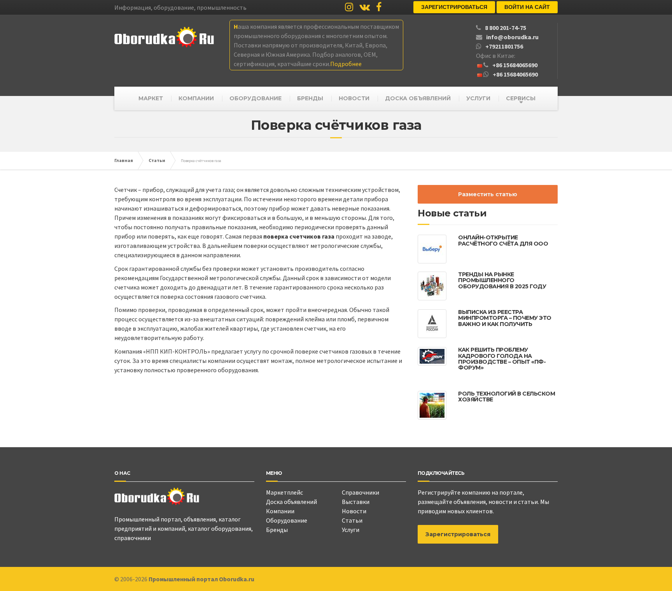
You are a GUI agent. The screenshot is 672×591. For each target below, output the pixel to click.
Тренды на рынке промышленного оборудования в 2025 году (502, 280)
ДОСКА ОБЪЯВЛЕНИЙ (418, 98)
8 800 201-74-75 (505, 27)
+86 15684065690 (514, 65)
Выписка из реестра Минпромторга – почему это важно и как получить (504, 318)
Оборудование (286, 520)
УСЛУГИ (478, 98)
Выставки (355, 502)
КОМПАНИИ (196, 98)
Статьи (352, 520)
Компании (280, 511)
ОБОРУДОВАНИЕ (255, 98)
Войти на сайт (527, 7)
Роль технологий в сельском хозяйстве (506, 396)
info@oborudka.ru (512, 37)
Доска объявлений (291, 502)
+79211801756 (504, 46)
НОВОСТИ (354, 98)
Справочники (360, 492)
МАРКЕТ (150, 98)
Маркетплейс (284, 492)
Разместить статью (487, 194)
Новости (354, 511)
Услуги (350, 529)
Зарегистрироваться (454, 7)
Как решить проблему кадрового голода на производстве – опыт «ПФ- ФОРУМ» (502, 358)
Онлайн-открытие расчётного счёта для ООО (503, 240)
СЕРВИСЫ (521, 98)
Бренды (277, 529)
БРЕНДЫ (310, 98)
